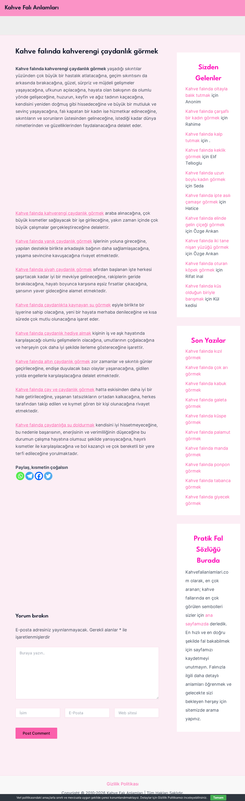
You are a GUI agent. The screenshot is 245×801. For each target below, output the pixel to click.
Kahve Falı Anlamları (32, 8)
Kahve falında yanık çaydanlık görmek (54, 241)
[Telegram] (29, 476)
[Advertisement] (87, 169)
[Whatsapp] (20, 476)
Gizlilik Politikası (123, 783)
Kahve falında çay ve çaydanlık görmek (55, 389)
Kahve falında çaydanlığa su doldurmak (55, 424)
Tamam (218, 797)
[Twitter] (48, 476)
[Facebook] (39, 476)
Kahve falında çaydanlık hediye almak (53, 333)
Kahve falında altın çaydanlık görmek (53, 361)
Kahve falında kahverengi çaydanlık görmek (60, 213)
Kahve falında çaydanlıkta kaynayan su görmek (63, 304)
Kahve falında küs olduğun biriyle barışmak (203, 292)
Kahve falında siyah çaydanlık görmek (54, 269)
